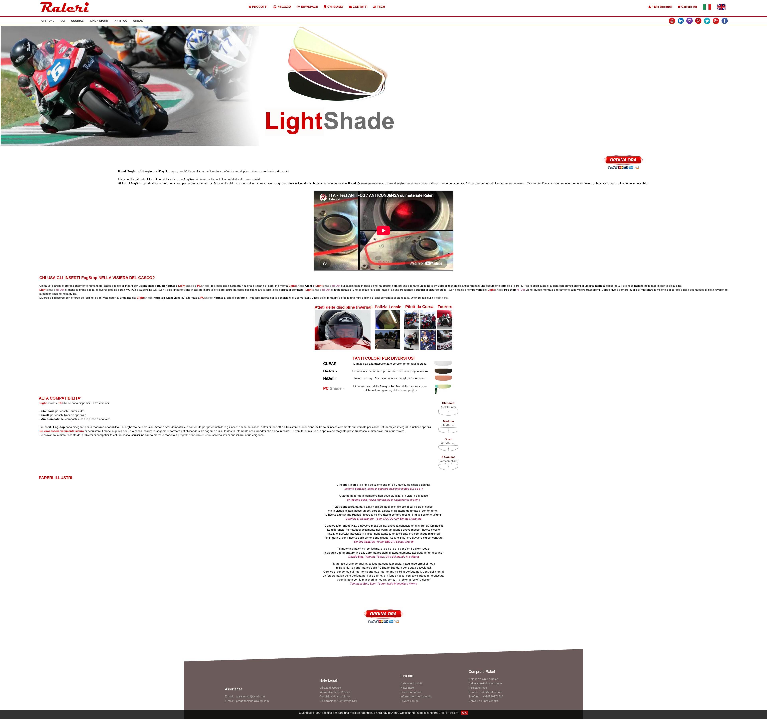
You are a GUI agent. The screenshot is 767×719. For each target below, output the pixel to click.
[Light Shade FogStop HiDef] (442, 378)
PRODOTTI (259, 7)
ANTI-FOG (120, 21)
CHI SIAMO (335, 7)
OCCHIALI (77, 21)
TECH (380, 7)
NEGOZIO (284, 7)
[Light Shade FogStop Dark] (442, 370)
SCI (63, 21)
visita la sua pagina (405, 390)
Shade (203, 285)
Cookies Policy (448, 712)
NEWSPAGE (309, 7)
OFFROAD (48, 21)
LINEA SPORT (99, 21)
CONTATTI (359, 7)
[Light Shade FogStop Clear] (442, 363)
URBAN (138, 21)
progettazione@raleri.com (194, 435)
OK (464, 712)
